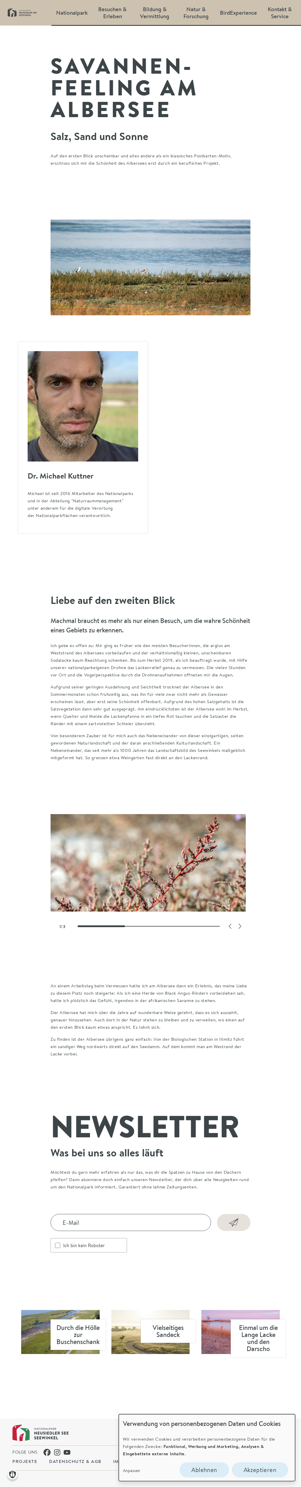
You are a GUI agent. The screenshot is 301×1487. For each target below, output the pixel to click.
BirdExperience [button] (238, 12)
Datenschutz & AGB (75, 1461)
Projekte (24, 1461)
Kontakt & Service (280, 12)
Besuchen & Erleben (112, 12)
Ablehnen (204, 1470)
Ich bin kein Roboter (84, 1245)
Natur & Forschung (196, 12)
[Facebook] (47, 1452)
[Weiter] (240, 926)
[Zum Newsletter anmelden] (233, 1222)
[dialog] (207, 1447)
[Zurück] (230, 926)
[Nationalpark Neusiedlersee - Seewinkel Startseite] (22, 12)
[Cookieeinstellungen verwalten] (12, 1474)
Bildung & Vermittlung (154, 12)
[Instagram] (57, 1452)
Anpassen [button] (131, 1470)
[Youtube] (67, 1452)
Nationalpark (72, 12)
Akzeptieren (260, 1470)
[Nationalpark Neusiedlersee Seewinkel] (40, 1432)
